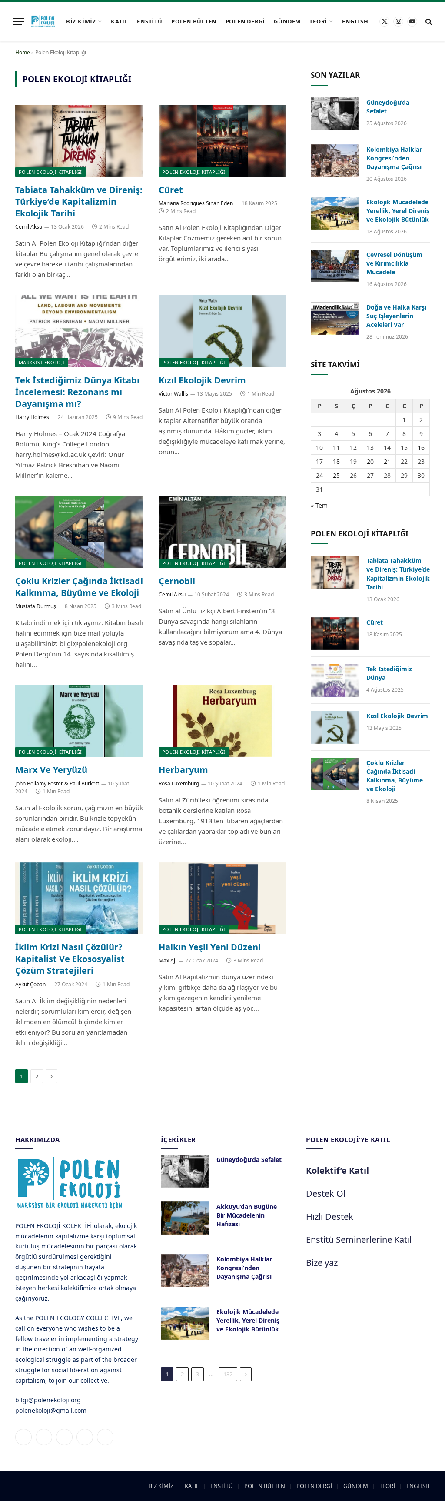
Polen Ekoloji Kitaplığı (50, 172)
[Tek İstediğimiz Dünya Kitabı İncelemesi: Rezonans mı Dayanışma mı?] (79, 331)
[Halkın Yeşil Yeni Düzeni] (222, 898)
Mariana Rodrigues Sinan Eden (196, 203)
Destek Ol (325, 1193)
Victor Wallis (173, 393)
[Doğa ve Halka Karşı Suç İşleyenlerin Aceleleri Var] (335, 318)
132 (227, 1374)
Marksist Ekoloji (41, 362)
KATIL (119, 21)
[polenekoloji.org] (43, 21)
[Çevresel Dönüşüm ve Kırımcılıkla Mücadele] (335, 266)
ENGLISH (355, 21)
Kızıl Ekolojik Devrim (202, 380)
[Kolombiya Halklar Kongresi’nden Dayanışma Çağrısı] (335, 160)
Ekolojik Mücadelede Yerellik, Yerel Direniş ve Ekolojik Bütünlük (397, 210)
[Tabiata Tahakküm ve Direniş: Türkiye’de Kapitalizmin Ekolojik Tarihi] (79, 140)
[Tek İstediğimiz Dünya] (335, 680)
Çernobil (177, 581)
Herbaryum (183, 769)
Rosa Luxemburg (179, 783)
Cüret (171, 190)
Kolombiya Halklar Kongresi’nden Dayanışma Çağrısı (394, 158)
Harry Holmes (32, 417)
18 (336, 461)
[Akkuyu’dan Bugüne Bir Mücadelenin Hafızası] (185, 1218)
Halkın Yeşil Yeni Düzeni (210, 947)
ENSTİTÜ (149, 21)
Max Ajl (167, 960)
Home (22, 52)
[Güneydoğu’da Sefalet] (335, 113)
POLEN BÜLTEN (193, 21)
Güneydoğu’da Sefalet (387, 106)
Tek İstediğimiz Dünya (389, 673)
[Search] (428, 21)
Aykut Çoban (30, 984)
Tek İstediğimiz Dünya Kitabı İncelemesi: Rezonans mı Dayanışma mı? (77, 391)
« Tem (319, 505)
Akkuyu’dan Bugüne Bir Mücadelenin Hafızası (246, 1215)
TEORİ (318, 21)
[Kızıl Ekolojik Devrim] (222, 331)
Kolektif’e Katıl (337, 1170)
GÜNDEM (287, 21)
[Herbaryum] (222, 721)
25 (336, 475)
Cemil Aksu (28, 226)
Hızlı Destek (329, 1216)
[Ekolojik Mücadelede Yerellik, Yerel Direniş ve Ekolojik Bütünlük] (335, 213)
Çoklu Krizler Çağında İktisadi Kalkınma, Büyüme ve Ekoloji (79, 587)
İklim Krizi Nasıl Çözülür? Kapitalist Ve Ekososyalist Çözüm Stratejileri (70, 958)
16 (421, 447)
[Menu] (18, 21)
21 (387, 461)
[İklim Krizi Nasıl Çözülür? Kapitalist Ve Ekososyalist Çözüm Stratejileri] (79, 898)
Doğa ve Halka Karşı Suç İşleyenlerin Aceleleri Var (396, 316)
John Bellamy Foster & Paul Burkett (57, 783)
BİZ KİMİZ (81, 21)
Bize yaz (322, 1262)
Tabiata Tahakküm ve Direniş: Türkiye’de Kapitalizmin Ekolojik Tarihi (79, 201)
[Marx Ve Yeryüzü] (79, 721)
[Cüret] (222, 140)
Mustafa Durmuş (35, 606)
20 (370, 461)
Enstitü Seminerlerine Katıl (359, 1239)
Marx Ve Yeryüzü (51, 769)
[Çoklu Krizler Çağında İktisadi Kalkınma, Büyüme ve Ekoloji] (79, 532)
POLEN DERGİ (245, 21)
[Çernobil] (222, 532)
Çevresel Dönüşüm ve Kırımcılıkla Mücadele (394, 263)
